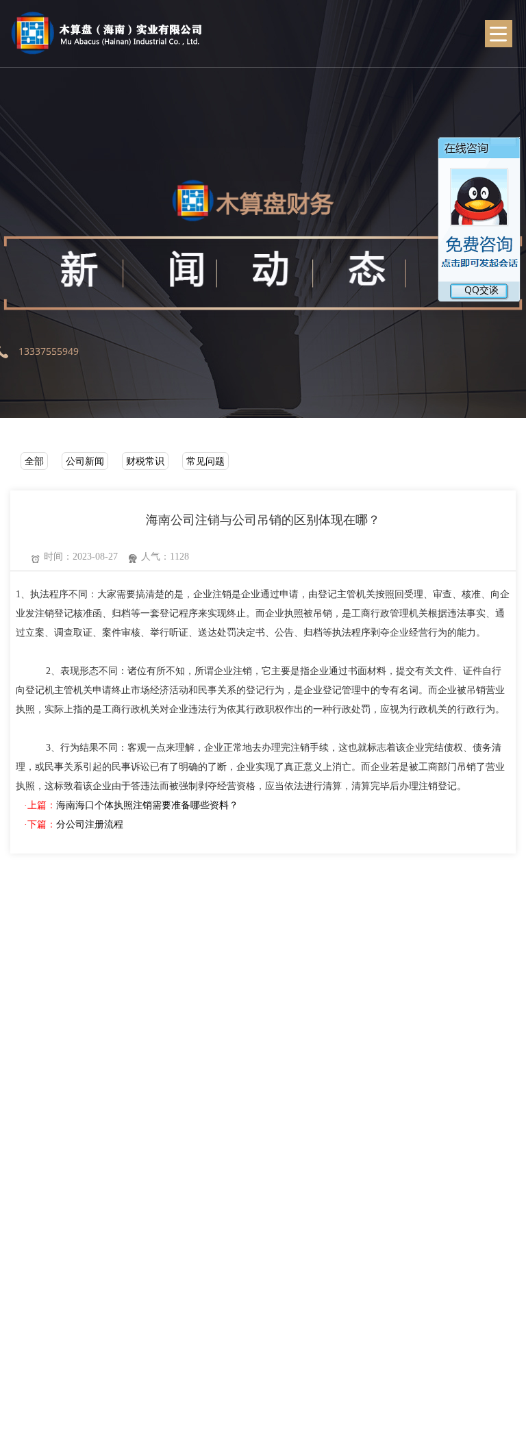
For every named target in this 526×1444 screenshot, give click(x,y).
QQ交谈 (468, 289)
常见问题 (205, 460)
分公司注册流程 (89, 824)
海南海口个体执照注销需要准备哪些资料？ (147, 805)
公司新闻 (85, 460)
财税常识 (145, 460)
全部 (34, 460)
